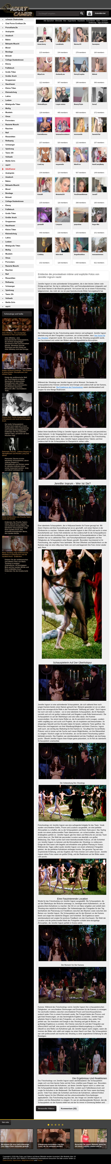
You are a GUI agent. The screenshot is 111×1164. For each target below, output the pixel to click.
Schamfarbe (90, 21)
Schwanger (10, 145)
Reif (7, 133)
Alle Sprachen (49, 21)
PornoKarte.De (11, 28)
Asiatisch (9, 36)
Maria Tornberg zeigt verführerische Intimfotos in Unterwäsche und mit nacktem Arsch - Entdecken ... (15, 554)
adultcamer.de (17, 9)
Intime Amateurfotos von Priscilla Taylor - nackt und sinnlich (17, 518)
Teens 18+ (9, 153)
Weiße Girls (10, 161)
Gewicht (104, 21)
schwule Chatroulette (14, 19)
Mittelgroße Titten (12, 104)
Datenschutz (7, 1160)
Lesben (8, 100)
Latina (8, 96)
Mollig (8, 108)
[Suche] (82, 13)
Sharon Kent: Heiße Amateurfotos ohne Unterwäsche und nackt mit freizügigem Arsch (16, 419)
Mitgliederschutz (28, 1160)
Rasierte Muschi (12, 125)
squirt (7, 165)
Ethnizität (58, 21)
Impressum (17, 1160)
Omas (7, 116)
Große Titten (10, 72)
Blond (7, 48)
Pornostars (10, 120)
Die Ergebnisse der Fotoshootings (69, 387)
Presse (40, 1160)
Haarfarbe (81, 21)
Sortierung (92, 23)
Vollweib (9, 157)
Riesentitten (10, 137)
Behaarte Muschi (12, 44)
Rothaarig (9, 141)
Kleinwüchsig (11, 92)
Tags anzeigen (102, 23)
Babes (8, 40)
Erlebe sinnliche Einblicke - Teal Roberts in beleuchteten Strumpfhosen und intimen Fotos (17, 372)
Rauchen (9, 129)
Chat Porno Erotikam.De (15, 23)
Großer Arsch (11, 76)
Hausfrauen (10, 84)
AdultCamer (10, 169)
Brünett (8, 56)
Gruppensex (10, 80)
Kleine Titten (10, 88)
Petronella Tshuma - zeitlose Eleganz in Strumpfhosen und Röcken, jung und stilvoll (16, 453)
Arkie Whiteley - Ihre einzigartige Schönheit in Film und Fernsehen (14, 334)
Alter (64, 21)
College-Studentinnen (14, 60)
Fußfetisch (9, 68)
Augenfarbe (72, 21)
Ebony (8, 64)
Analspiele (9, 32)
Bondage (9, 52)
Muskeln (8, 112)
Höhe (98, 21)
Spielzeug (9, 149)
